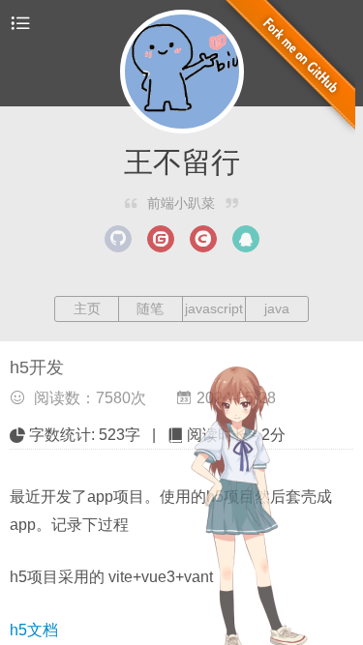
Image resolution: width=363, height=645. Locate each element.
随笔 (150, 308)
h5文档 (34, 630)
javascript (214, 308)
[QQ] (245, 238)
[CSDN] (203, 238)
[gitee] (160, 238)
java (276, 308)
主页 (87, 308)
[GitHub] (118, 238)
